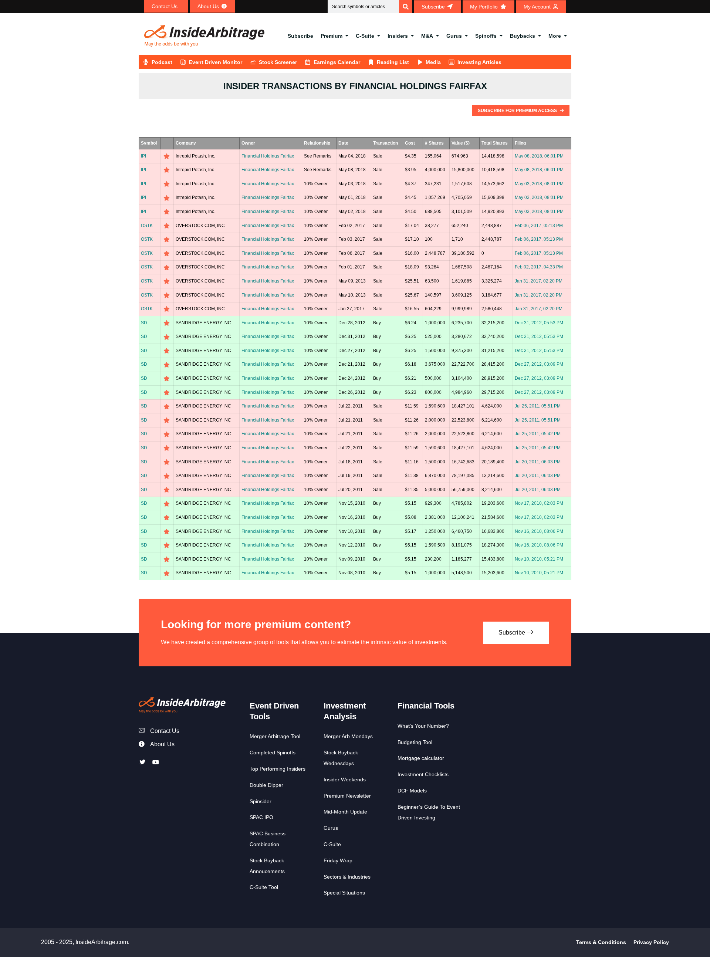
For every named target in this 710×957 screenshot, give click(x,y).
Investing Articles (479, 62)
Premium (331, 36)
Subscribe (300, 36)
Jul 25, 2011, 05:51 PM (538, 406)
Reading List (393, 62)
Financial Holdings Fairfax (267, 156)
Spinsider (260, 801)
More (554, 36)
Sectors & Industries (347, 877)
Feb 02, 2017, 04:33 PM (539, 267)
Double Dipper (266, 785)
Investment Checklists (423, 774)
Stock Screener (278, 62)
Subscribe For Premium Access (518, 110)
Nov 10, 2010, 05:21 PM (539, 559)
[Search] (405, 6)
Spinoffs (486, 36)
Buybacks (522, 36)
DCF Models (412, 791)
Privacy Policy (651, 942)
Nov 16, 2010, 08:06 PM (539, 531)
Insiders (398, 36)
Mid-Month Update (345, 812)
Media (433, 62)
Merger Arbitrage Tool (275, 736)
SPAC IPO (261, 817)
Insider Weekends (345, 779)
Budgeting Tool (415, 742)
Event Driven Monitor (215, 62)
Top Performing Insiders (277, 769)
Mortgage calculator (421, 758)
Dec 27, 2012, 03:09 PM (539, 364)
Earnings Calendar (337, 62)
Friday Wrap (338, 860)
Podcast (162, 62)
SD (144, 322)
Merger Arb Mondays (348, 736)
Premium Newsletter (347, 796)
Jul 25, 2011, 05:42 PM (538, 433)
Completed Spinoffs (272, 752)
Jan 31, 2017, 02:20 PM (538, 281)
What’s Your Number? (423, 726)
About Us (162, 744)
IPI (143, 156)
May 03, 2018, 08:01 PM (539, 183)
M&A (427, 36)
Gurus (454, 36)
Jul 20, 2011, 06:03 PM (538, 461)
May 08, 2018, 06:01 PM (539, 156)
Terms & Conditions (601, 942)
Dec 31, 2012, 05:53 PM (539, 322)
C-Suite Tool (264, 887)
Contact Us (164, 731)
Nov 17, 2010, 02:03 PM (539, 503)
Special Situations (344, 893)
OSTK (147, 225)
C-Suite (365, 36)
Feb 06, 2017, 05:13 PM (539, 225)
